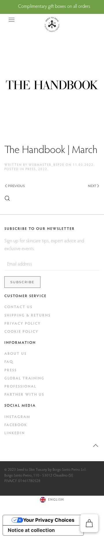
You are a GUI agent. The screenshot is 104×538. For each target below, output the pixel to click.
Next (92, 186)
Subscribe (22, 282)
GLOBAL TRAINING (24, 378)
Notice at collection (31, 530)
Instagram (17, 417)
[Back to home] (52, 24)
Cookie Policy (21, 332)
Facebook (15, 425)
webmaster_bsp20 (46, 165)
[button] (11, 19)
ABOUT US (15, 354)
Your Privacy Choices (49, 520)
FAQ (8, 362)
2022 (42, 169)
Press (30, 169)
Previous (16, 186)
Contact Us (18, 307)
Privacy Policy (22, 324)
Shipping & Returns (27, 315)
